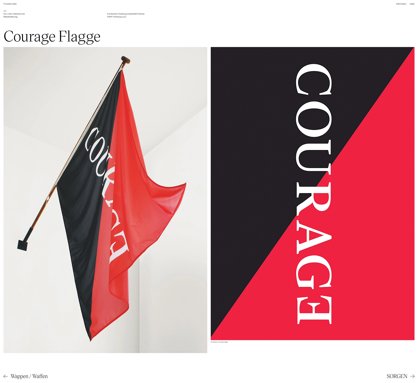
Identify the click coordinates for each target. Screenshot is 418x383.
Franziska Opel (10, 4)
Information (401, 4)
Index (412, 4)
